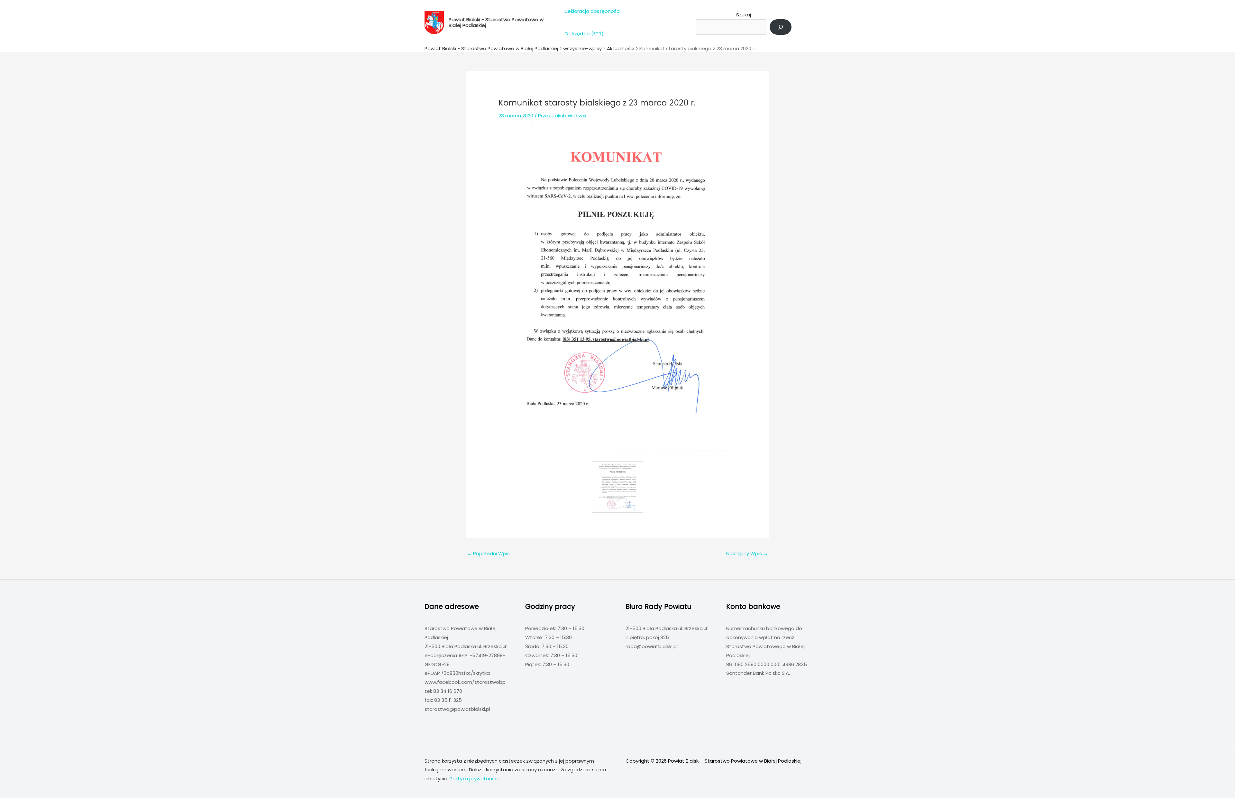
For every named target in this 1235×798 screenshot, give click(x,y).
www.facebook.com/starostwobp (465, 682)
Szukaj (743, 14)
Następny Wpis (747, 553)
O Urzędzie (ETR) (584, 33)
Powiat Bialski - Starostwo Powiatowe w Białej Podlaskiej (496, 22)
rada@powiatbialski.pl (652, 646)
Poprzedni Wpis (488, 553)
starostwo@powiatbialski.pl (457, 709)
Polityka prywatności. (474, 778)
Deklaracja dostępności (592, 11)
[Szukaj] (780, 27)
